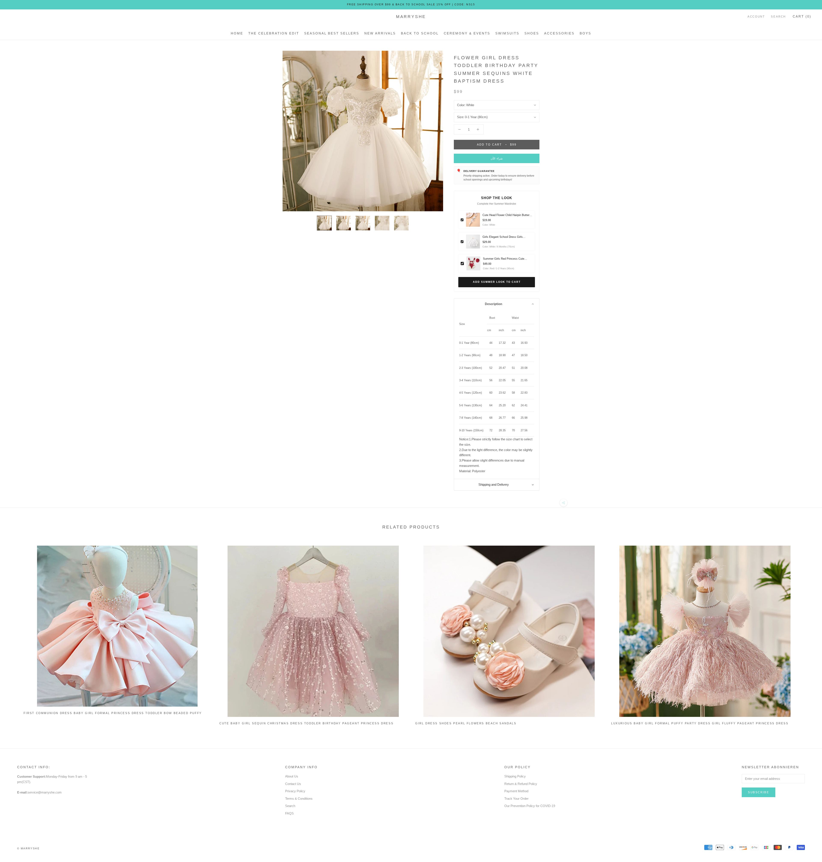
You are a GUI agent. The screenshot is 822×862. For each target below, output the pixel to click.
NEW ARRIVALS (380, 33)
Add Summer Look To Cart (497, 281)
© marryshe (28, 848)
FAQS (289, 813)
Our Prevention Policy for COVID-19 (529, 806)
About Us (291, 776)
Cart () (802, 16)
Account (756, 16)
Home (237, 33)
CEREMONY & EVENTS (467, 33)
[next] (808, 633)
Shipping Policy (515, 776)
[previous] (13, 633)
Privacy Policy (295, 791)
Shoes (531, 33)
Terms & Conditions (299, 798)
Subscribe (758, 792)
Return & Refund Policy (520, 784)
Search (778, 16)
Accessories (559, 33)
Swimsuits (507, 33)
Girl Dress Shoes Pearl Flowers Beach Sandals (465, 723)
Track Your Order (516, 798)
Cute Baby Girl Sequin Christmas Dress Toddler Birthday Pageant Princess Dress (306, 723)
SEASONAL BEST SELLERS (331, 33)
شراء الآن (497, 158)
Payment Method (516, 791)
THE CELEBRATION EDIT (273, 33)
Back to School (420, 33)
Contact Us (293, 784)
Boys (585, 33)
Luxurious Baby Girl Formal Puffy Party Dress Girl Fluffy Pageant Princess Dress (699, 723)
